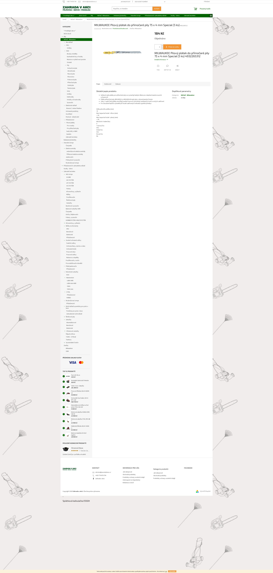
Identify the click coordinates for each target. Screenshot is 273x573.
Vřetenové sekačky (72, 331)
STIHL (68, 292)
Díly (65, 37)
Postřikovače (70, 197)
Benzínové (69, 232)
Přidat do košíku (173, 47)
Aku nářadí (69, 42)
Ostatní (69, 62)
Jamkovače (69, 157)
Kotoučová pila (72, 68)
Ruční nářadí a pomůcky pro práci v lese (77, 307)
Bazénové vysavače (72, 206)
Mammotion (70, 278)
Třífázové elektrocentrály (74, 154)
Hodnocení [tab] (107, 84)
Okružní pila (71, 71)
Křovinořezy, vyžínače (73, 192)
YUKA (68, 286)
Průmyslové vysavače (73, 160)
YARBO (68, 298)
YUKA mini (70, 289)
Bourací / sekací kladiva (73, 108)
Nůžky (68, 194)
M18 (67, 51)
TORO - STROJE (71, 337)
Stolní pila (70, 85)
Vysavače (70, 103)
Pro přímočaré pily (73, 128)
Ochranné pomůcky (72, 111)
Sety (68, 91)
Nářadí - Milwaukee (70, 39)
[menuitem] (68, 15)
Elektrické (69, 235)
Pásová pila (71, 74)
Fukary (68, 189)
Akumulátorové (71, 323)
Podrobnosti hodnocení (120, 29)
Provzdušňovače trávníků (74, 263)
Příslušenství (70, 120)
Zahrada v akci (100, 479)
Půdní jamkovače (71, 266)
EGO (67, 275)
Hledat (156, 9)
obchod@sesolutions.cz (103, 472)
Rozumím (172, 571)
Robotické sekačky (72, 272)
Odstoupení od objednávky (131, 480)
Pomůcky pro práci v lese (74, 311)
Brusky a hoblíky (72, 54)
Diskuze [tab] (118, 84)
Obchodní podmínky (141, 2)
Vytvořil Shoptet (205, 491)
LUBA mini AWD (71, 283)
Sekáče (68, 134)
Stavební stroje (69, 143)
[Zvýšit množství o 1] (162, 45)
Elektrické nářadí (71, 105)
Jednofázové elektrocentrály (75, 151)
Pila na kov (70, 77)
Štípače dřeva (70, 334)
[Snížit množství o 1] (162, 48)
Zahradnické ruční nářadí (74, 314)
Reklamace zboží (128, 483)
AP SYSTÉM (70, 183)
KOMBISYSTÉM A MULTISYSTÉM (76, 220)
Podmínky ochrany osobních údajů (133, 477)
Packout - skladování (72, 117)
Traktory (68, 340)
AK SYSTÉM (70, 180)
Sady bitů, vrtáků (71, 131)
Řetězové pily (70, 200)
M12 (67, 45)
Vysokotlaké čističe (72, 343)
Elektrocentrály (71, 148)
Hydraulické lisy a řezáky (75, 57)
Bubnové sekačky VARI (73, 209)
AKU (67, 229)
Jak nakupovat (125, 2)
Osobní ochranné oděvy (73, 240)
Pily (68, 65)
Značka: (136, 29)
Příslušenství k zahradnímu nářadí (74, 166)
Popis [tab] (98, 84)
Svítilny (69, 48)
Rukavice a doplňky (72, 258)
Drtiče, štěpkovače (72, 214)
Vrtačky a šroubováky (74, 100)
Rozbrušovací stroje (72, 163)
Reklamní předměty (70, 140)
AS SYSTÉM (70, 186)
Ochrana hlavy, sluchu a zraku (75, 246)
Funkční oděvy (71, 243)
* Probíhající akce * (70, 31)
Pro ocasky (70, 126)
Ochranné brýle (71, 249)
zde (166, 571)
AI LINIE (68, 177)
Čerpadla (69, 146)
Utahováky (70, 97)
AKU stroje (69, 174)
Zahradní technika (71, 137)
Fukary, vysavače (71, 217)
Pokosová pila (71, 80)
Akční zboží (67, 34)
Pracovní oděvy (71, 255)
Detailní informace (160, 60)
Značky (66, 345)
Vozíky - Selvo (68, 169)
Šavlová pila (71, 88)
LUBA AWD (70, 281)
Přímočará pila (72, 83)
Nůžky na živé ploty (72, 226)
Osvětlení (69, 114)
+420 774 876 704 (100, 475)
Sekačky (69, 203)
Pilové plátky (70, 123)
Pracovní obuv (71, 252)
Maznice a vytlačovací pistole (76, 59)
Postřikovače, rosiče (72, 260)
